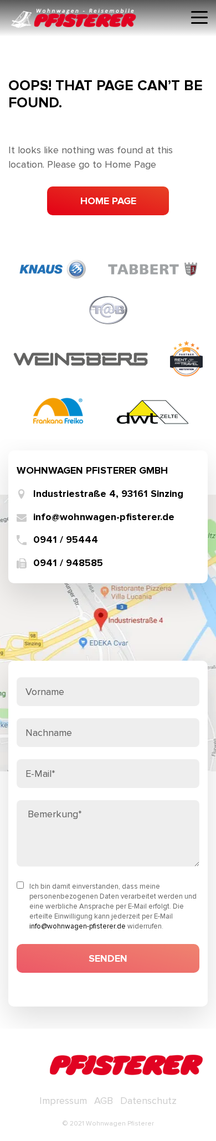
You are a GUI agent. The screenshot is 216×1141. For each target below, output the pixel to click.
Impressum (63, 1101)
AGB (103, 1101)
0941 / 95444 (65, 540)
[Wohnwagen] (52, 268)
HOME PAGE (108, 201)
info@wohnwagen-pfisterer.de (103, 517)
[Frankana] (58, 409)
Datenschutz (148, 1101)
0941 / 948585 (68, 563)
